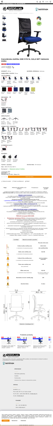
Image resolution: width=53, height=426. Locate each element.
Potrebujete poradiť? (46, 188)
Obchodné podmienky (19, 373)
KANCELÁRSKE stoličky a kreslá (26, 13)
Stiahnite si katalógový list (26, 324)
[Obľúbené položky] (43, 2)
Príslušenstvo (35, 187)
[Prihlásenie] (40, 2)
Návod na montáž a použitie (30, 239)
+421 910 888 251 (21, 3)
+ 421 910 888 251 (22, 405)
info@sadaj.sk (10, 3)
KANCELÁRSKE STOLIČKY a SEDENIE (9, 13)
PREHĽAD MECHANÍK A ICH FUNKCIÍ (19, 188)
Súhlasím (5, 420)
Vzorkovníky (17, 378)
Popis (5, 187)
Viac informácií (31, 417)
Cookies (16, 375)
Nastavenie (14, 420)
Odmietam (23, 420)
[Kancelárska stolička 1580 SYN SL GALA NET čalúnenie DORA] (29, 36)
